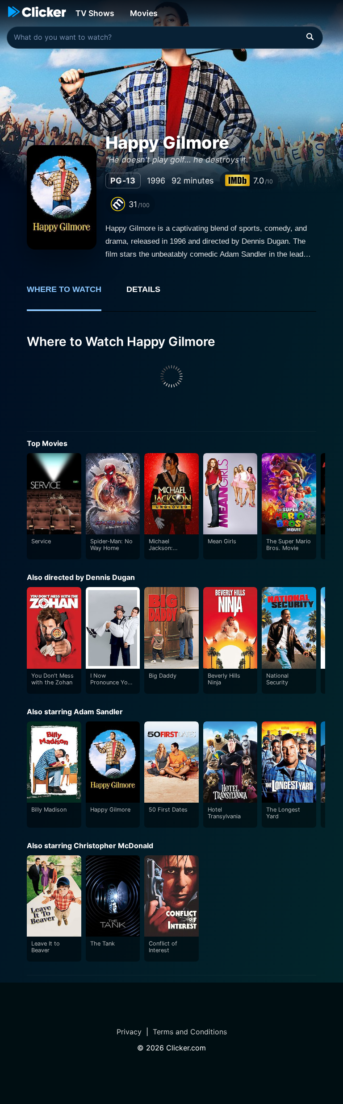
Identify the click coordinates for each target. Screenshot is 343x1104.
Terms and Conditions (190, 1031)
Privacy (129, 1031)
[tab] (70, 294)
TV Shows (94, 13)
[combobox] (165, 37)
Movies (144, 13)
